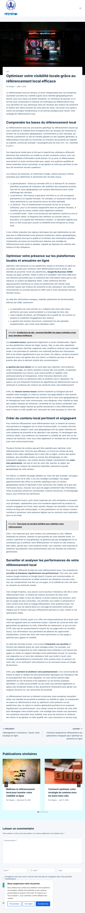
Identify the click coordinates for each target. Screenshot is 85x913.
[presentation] (21, 771)
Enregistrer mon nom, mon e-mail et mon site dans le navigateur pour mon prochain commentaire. (38, 878)
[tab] (38, 812)
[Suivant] (79, 784)
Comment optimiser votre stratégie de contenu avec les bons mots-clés (62, 792)
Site (60, 870)
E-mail (34, 870)
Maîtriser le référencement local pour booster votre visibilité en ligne (20, 792)
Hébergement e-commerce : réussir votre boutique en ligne (21, 732)
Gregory (12, 86)
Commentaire (10, 840)
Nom (6, 870)
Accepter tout (43, 904)
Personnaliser (14, 904)
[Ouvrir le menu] (80, 8)
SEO (7, 71)
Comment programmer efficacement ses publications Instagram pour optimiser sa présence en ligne (64, 734)
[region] (28, 894)
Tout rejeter (29, 904)
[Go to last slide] (6, 784)
